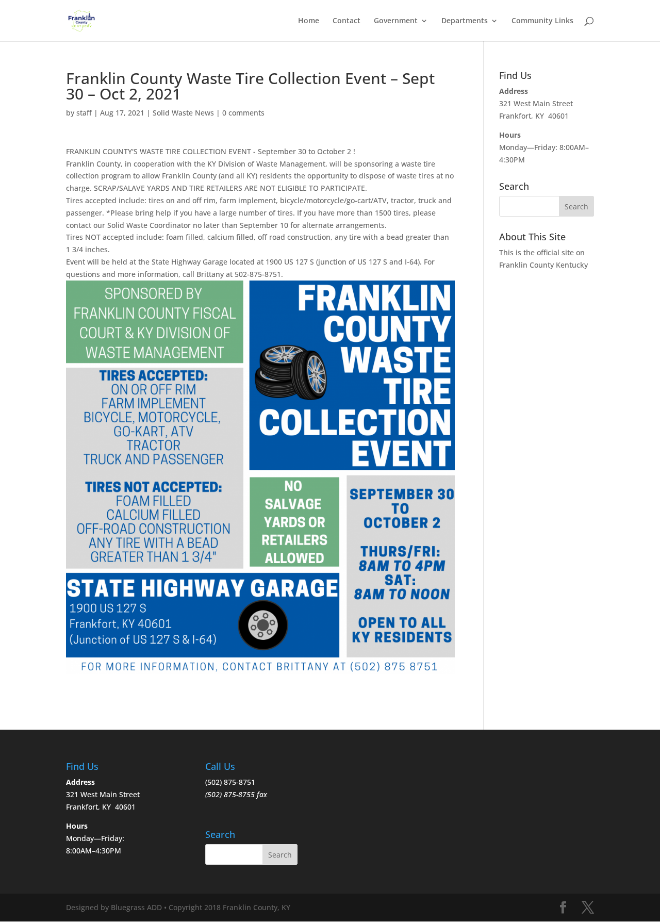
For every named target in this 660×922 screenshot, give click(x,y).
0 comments (243, 113)
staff (84, 113)
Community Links (542, 21)
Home (308, 21)
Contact (346, 21)
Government (396, 21)
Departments (464, 21)
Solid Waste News (183, 113)
